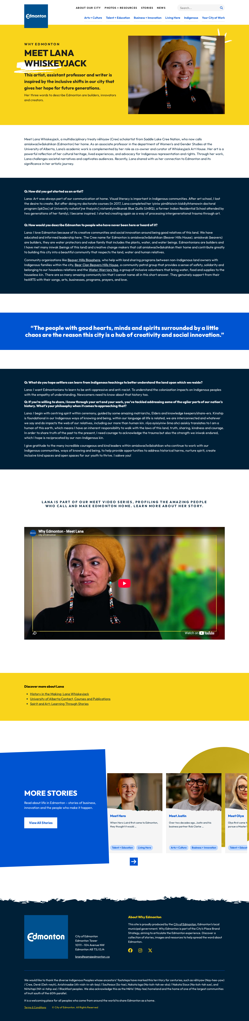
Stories (147, 7)
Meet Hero (118, 816)
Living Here (172, 17)
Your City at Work (213, 17)
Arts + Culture (93, 17)
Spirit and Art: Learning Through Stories (59, 704)
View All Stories (40, 823)
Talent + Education (118, 17)
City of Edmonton (185, 924)
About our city (88, 7)
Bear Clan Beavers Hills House (96, 265)
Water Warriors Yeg (103, 270)
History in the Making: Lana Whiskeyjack (59, 694)
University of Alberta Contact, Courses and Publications (70, 699)
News (161, 7)
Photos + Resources (121, 7)
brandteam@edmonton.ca (92, 956)
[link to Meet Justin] (193, 792)
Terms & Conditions (35, 1007)
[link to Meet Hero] (134, 792)
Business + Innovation (148, 17)
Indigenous (191, 17)
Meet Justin (177, 816)
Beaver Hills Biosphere (84, 260)
